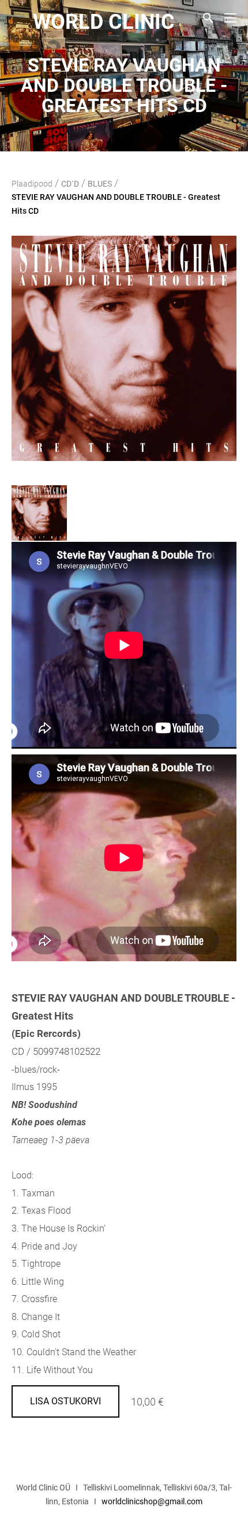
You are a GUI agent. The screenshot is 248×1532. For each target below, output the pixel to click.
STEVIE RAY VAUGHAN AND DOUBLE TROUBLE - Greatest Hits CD (116, 203)
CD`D (70, 183)
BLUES (100, 183)
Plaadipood (32, 183)
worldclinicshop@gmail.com (152, 1501)
